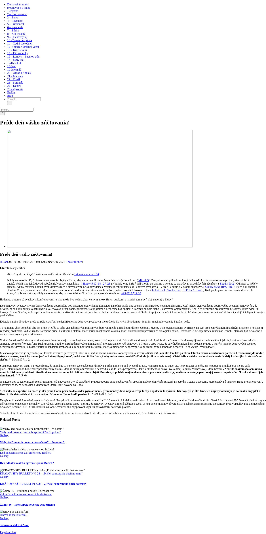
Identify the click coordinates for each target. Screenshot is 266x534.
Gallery (4, 435)
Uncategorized (74, 261)
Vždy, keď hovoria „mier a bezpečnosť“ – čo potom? (30, 432)
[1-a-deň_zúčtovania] (100, 246)
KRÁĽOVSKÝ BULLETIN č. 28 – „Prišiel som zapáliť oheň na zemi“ (41, 473)
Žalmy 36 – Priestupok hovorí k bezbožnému (26, 494)
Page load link (8, 532)
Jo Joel (4, 261)
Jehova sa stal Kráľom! (13, 514)
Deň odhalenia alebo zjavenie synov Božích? (25, 452)
